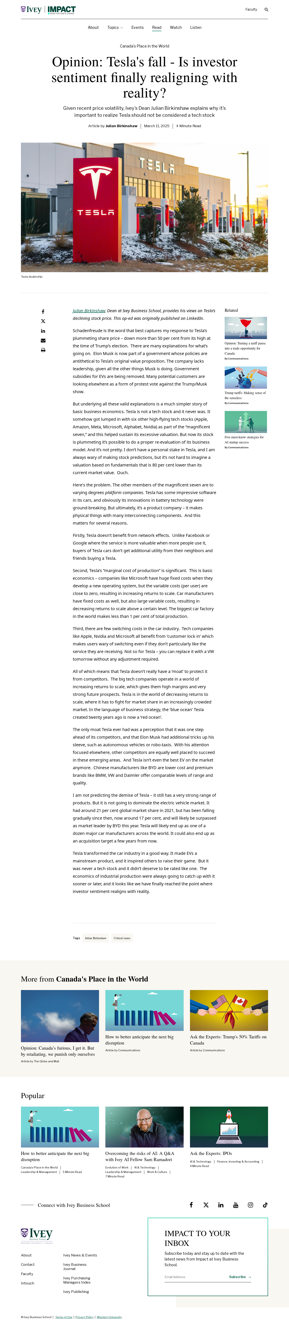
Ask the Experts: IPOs (211, 1153)
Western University (109, 1317)
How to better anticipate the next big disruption (139, 1039)
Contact (28, 1264)
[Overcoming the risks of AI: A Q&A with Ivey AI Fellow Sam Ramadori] (144, 1127)
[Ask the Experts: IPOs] (229, 1127)
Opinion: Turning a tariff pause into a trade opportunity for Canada (245, 348)
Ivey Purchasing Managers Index (77, 1280)
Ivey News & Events (80, 1255)
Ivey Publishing (76, 1292)
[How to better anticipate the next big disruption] (144, 1010)
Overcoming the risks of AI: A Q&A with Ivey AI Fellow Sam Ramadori (139, 1156)
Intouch (27, 1283)
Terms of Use (63, 1317)
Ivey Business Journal (75, 1266)
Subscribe (237, 1277)
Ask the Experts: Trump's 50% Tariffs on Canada (228, 1039)
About (26, 1255)
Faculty (251, 9)
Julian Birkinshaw (89, 310)
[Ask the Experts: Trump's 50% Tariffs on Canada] (229, 1010)
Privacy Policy (85, 1317)
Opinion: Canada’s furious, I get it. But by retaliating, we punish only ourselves (58, 1051)
